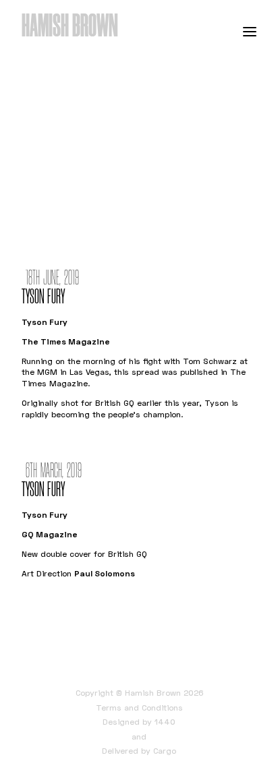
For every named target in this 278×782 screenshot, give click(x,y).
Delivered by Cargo (139, 751)
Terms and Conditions (139, 707)
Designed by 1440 (139, 722)
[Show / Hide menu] (249, 31)
